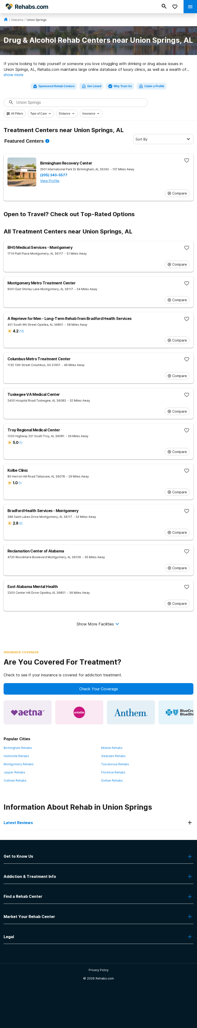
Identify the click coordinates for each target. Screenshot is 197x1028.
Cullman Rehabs (15, 780)
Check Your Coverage (98, 688)
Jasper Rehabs (14, 772)
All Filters (17, 113)
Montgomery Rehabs (19, 764)
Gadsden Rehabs (113, 756)
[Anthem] (131, 712)
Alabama (17, 20)
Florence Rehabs (113, 772)
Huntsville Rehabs (16, 756)
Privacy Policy (99, 970)
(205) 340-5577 (53, 175)
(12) (21, 331)
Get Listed (94, 86)
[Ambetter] (79, 712)
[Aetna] (28, 712)
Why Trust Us (123, 86)
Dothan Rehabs (112, 780)
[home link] (6, 19)
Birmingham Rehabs (18, 748)
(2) (20, 523)
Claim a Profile (154, 86)
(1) (20, 442)
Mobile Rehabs (112, 748)
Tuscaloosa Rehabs (115, 764)
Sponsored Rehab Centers (56, 86)
